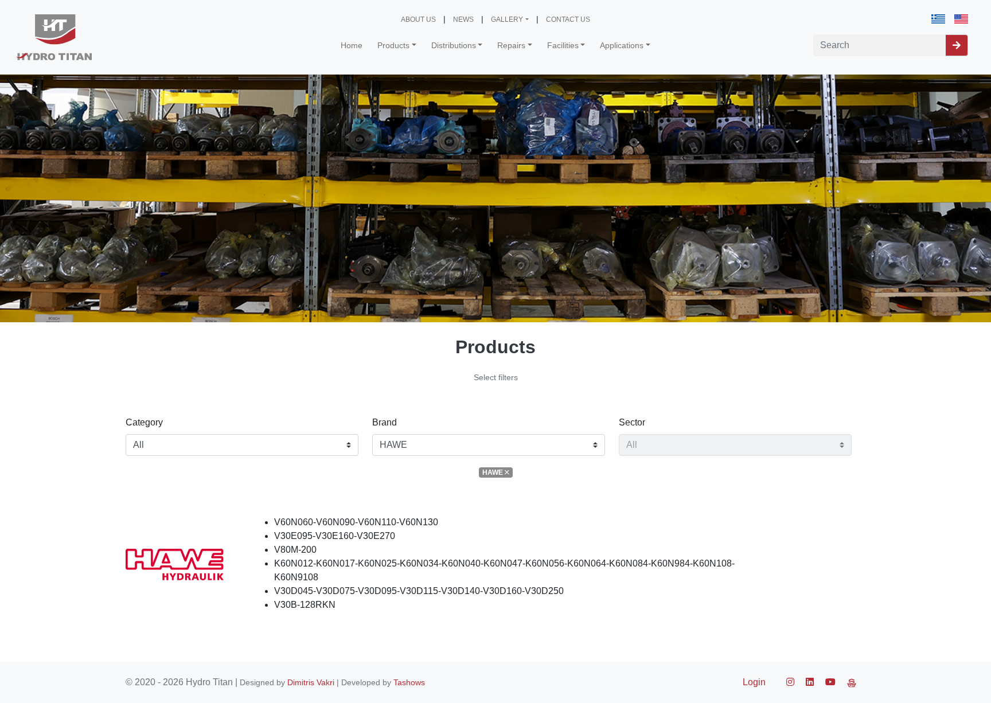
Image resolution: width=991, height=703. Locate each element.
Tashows (409, 682)
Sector (632, 422)
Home (351, 45)
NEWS (463, 19)
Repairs (511, 45)
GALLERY (507, 19)
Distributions (453, 45)
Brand (384, 422)
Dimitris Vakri (310, 682)
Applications (621, 45)
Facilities (563, 45)
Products (393, 45)
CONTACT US (568, 19)
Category (144, 422)
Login (754, 682)
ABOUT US (418, 19)
